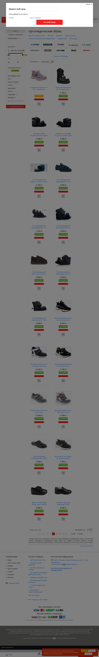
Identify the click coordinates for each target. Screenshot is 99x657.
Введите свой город (17, 9)
